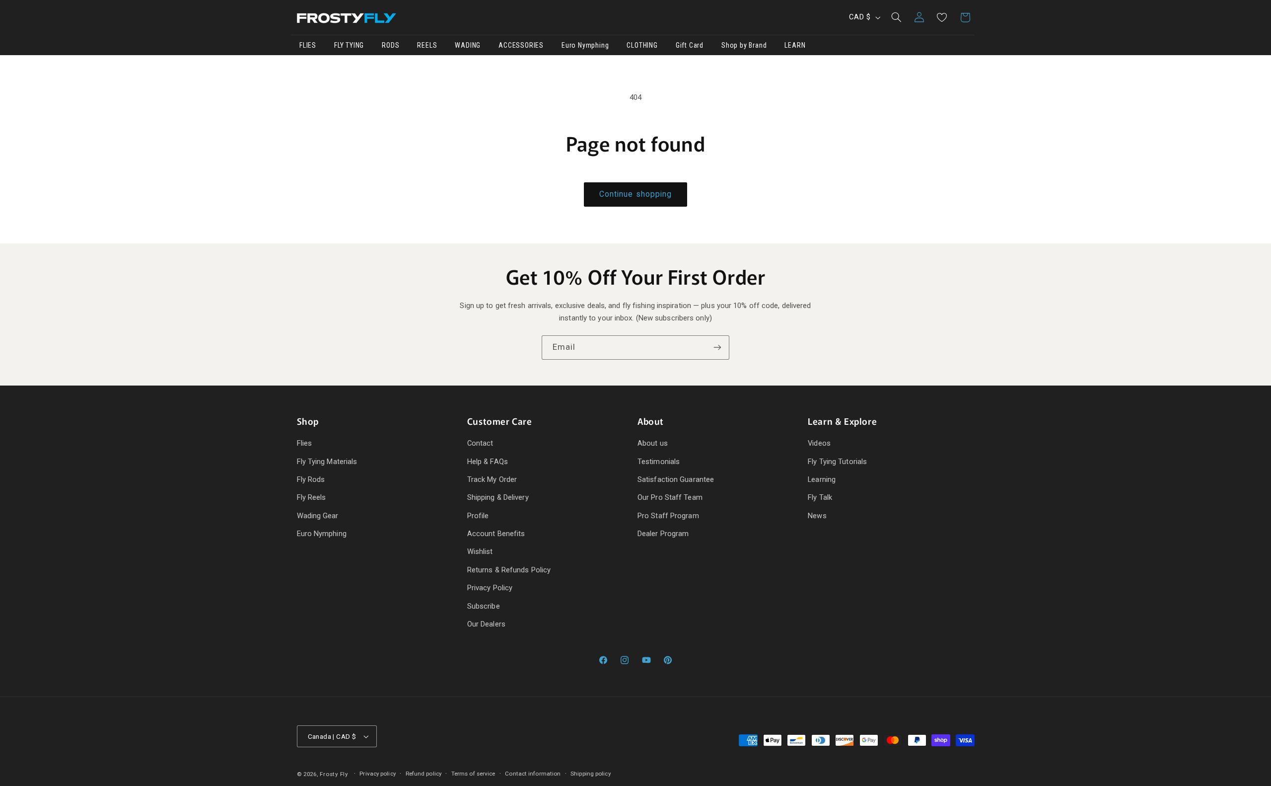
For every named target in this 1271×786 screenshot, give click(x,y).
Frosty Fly (334, 774)
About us (652, 443)
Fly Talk (820, 497)
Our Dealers (486, 624)
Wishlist (480, 551)
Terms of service (473, 773)
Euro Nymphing (322, 533)
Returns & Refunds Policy (509, 569)
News (817, 515)
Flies (304, 443)
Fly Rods (311, 479)
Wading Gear (318, 515)
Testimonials (658, 461)
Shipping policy (590, 773)
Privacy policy (377, 773)
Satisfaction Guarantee (675, 479)
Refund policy (423, 773)
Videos (819, 443)
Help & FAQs (487, 461)
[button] (896, 17)
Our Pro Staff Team (670, 497)
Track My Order (492, 479)
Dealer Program (663, 533)
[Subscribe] (717, 347)
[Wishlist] (941, 17)
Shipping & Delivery (498, 497)
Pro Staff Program (668, 515)
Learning (822, 479)
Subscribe (483, 606)
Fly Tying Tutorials (837, 461)
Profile (478, 515)
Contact (480, 443)
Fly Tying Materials (327, 461)
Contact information (533, 773)
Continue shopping (635, 194)
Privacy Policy (489, 587)
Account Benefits (496, 533)
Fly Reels (311, 497)
